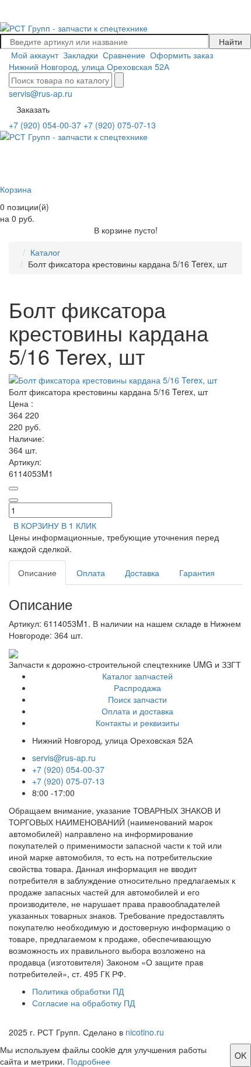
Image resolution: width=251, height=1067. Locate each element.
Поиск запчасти (137, 699)
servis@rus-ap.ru (40, 93)
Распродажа (137, 687)
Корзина (16, 189)
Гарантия (197, 572)
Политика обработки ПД (78, 991)
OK (240, 1055)
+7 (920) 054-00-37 (45, 125)
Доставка (142, 572)
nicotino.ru (145, 1032)
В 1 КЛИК (78, 525)
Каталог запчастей (137, 676)
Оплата (90, 572)
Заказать (33, 109)
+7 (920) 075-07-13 (119, 125)
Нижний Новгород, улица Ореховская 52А (89, 66)
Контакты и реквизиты (137, 722)
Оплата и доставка (137, 711)
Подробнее (88, 1061)
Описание (37, 572)
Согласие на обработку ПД (83, 1003)
